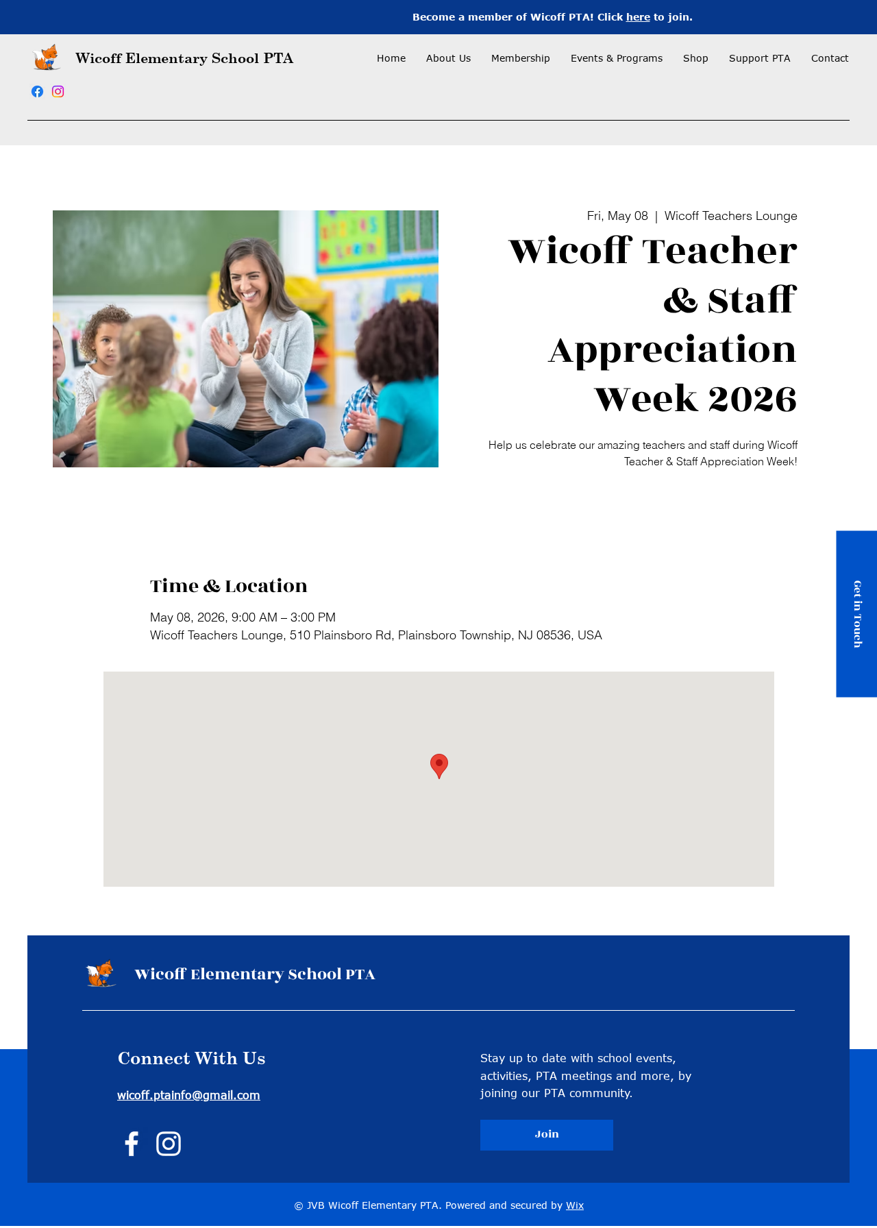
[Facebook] (37, 91)
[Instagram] (58, 91)
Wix (575, 1205)
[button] (520, 58)
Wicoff (100, 57)
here (638, 17)
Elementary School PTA (209, 57)
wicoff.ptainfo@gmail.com (188, 1095)
